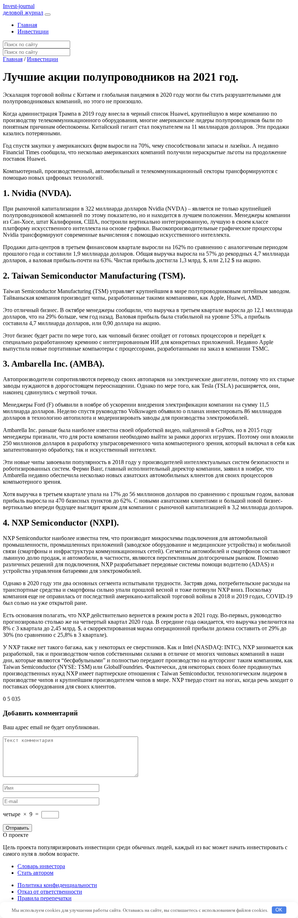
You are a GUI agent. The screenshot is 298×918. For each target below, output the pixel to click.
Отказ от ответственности (49, 892)
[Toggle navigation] (48, 14)
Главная (27, 25)
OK (278, 910)
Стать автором (35, 873)
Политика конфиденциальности (57, 885)
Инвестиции (33, 31)
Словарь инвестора (41, 866)
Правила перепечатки (44, 898)
